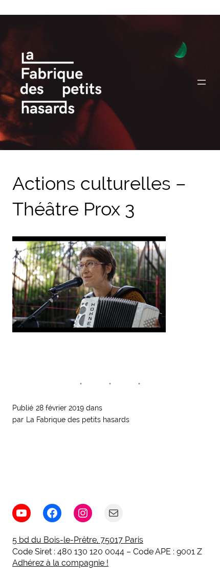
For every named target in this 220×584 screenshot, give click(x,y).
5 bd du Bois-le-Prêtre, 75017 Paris (77, 540)
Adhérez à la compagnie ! (60, 563)
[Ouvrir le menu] (201, 82)
